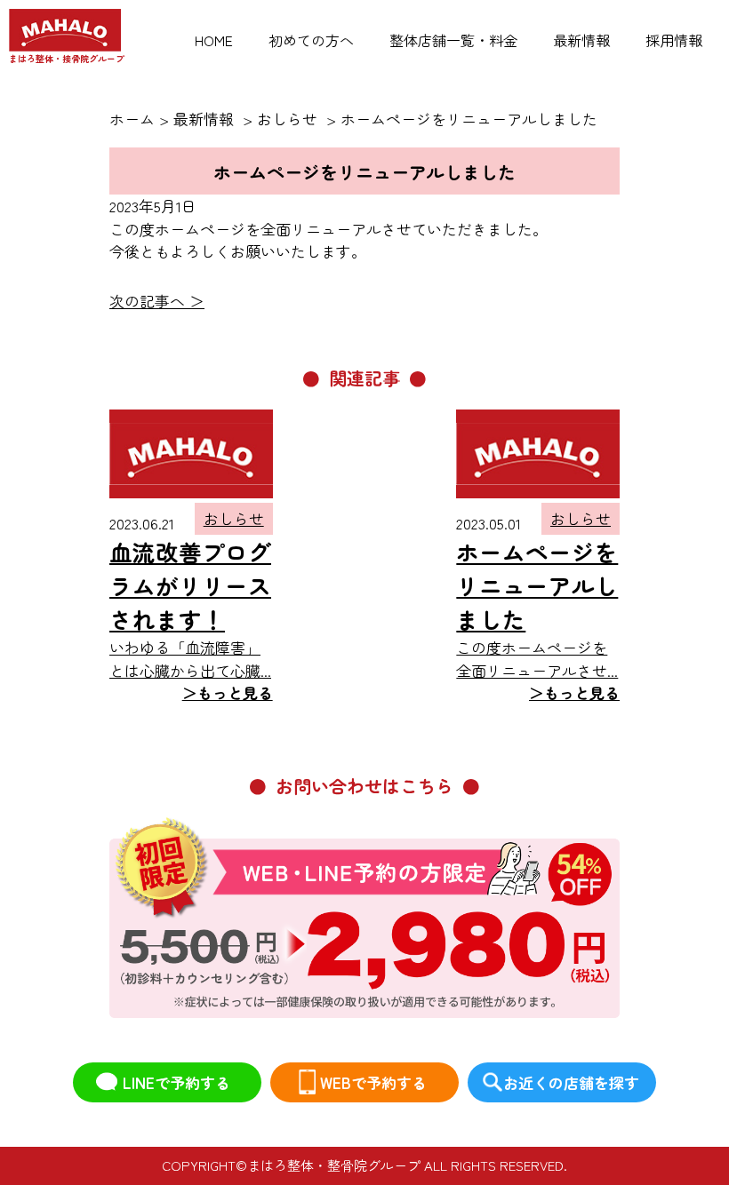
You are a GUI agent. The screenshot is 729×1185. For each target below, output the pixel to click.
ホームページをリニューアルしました (537, 585)
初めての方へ (311, 40)
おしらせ (234, 518)
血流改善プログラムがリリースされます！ (190, 585)
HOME (214, 40)
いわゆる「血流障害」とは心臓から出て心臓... (191, 670)
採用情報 (673, 40)
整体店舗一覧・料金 (453, 40)
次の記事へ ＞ (156, 301)
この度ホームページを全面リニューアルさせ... (538, 670)
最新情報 (581, 40)
